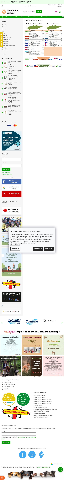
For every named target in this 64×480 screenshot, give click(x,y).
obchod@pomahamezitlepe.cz (12, 380)
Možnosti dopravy (38, 405)
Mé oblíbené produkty (30, 6)
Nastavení (15, 249)
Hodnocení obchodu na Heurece (42, 399)
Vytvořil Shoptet (58, 464)
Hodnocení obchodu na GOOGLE (42, 403)
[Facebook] (23, 454)
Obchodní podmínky (39, 413)
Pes (3, 27)
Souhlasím (48, 249)
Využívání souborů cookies (41, 417)
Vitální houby (5, 41)
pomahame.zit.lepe (9, 386)
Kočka (4, 29)
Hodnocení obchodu (39, 397)
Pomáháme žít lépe (9, 384)
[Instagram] (32, 454)
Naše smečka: (21, 448)
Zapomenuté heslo (7, 174)
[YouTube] (41, 454)
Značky (4, 54)
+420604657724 (8, 382)
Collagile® (5, 43)
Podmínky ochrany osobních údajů (43, 415)
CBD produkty (6, 39)
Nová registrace (6, 172)
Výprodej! (4, 25)
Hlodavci (4, 35)
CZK (59, 4)
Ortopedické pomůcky (8, 45)
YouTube (6, 389)
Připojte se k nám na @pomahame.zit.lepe (38, 331)
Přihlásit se (6, 169)
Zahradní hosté (6, 37)
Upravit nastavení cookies (44, 467)
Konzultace (5, 50)
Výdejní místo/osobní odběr (41, 411)
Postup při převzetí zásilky (40, 407)
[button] (62, 322)
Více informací (15, 245)
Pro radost (5, 52)
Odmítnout (38, 249)
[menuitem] (4, 17)
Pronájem (5, 48)
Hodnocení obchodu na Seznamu (43, 401)
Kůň (3, 31)
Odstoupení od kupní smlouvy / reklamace (45, 409)
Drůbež (4, 33)
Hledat (39, 12)
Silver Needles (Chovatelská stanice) (36, 448)
